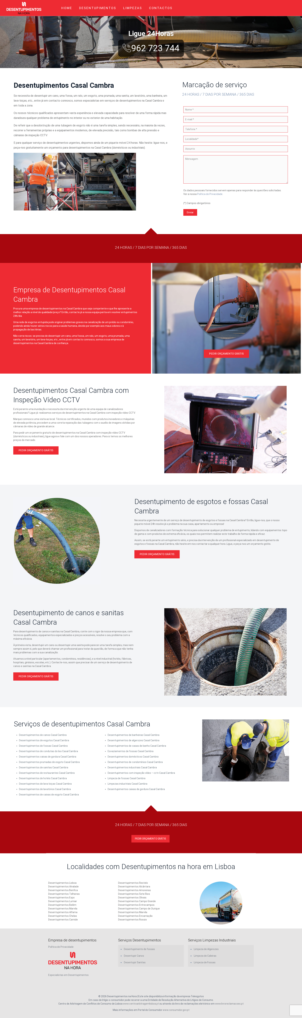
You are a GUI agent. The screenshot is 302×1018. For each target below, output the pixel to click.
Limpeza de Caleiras (205, 955)
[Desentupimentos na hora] (23, 8)
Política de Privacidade (209, 194)
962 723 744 (155, 48)
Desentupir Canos (134, 955)
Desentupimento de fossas (139, 949)
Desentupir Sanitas (135, 962)
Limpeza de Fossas (204, 962)
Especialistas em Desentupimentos (68, 975)
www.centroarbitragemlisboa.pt (141, 1003)
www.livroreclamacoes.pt (229, 1003)
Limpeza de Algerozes (206, 949)
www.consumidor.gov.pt (176, 1010)
